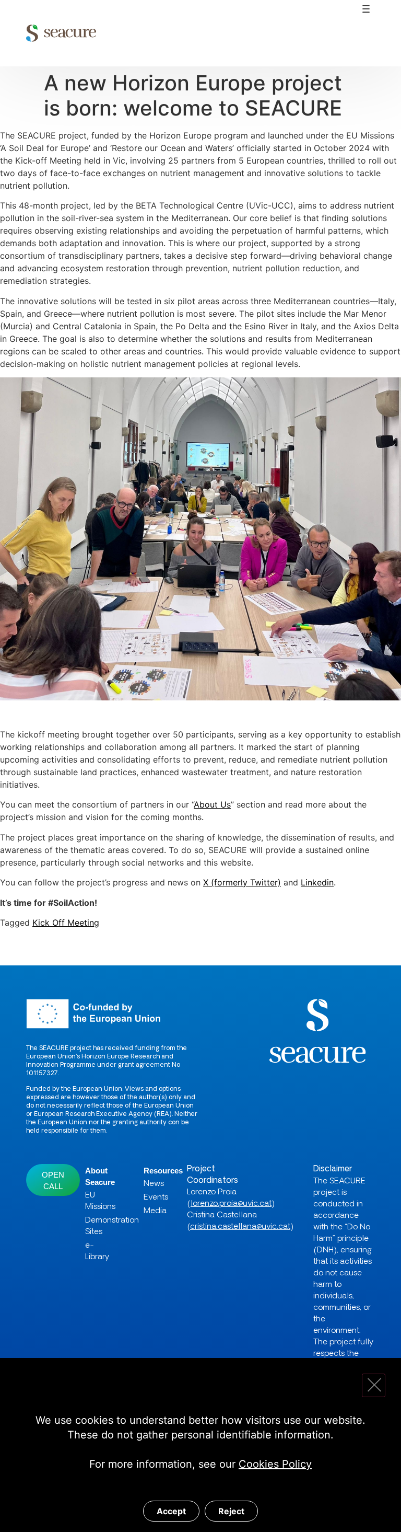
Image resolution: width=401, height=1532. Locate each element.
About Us (212, 804)
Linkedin (317, 882)
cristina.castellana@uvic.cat (240, 1227)
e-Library (97, 1251)
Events (152, 1198)
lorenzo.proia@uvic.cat (231, 1204)
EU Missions (100, 1201)
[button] (366, 9)
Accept (171, 1511)
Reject (231, 1511)
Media (152, 1211)
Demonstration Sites (101, 1226)
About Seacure (100, 1176)
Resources (152, 1170)
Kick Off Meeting (65, 922)
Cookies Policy (275, 1464)
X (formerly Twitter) (242, 882)
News (152, 1184)
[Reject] (373, 1385)
